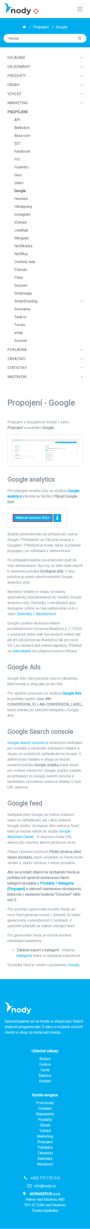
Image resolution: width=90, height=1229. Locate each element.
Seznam (20, 285)
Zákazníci (16, 359)
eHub (18, 333)
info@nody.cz (45, 1186)
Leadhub (21, 230)
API (17, 120)
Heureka (21, 198)
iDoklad (20, 222)
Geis (18, 175)
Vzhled (14, 94)
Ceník (45, 1070)
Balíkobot (22, 127)
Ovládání (16, 57)
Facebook (22, 151)
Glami (18, 183)
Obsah (13, 85)
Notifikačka (23, 246)
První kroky (45, 1103)
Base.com (22, 135)
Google (61, 27)
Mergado (21, 238)
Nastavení (17, 377)
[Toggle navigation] (79, 9)
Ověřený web (24, 262)
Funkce (45, 1064)
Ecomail (20, 340)
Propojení (41, 27)
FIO (17, 159)
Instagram (22, 214)
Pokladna (17, 349)
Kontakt (45, 1081)
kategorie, (25, 955)
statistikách (21, 651)
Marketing (17, 103)
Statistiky (17, 368)
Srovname (22, 309)
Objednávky (18, 66)
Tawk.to (20, 317)
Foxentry (21, 167)
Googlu (73, 965)
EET (17, 143)
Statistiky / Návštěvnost (36, 614)
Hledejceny (23, 206)
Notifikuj (20, 254)
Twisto (19, 325)
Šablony (45, 1075)
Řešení (45, 1059)
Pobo (18, 277)
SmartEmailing (25, 301)
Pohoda (20, 269)
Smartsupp (23, 293)
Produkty (16, 76)
